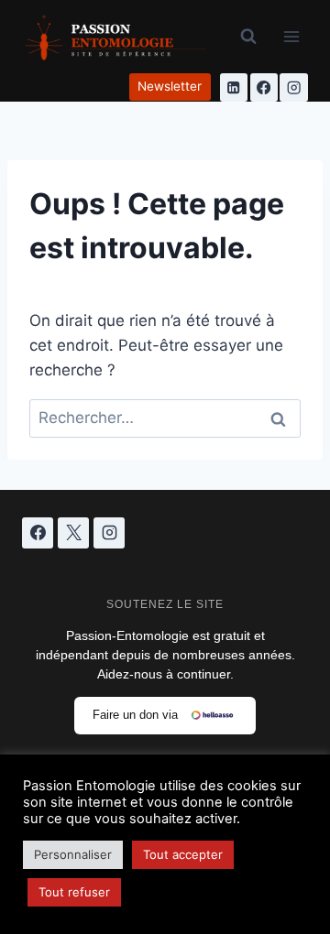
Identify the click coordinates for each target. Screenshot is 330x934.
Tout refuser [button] (74, 892)
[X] (73, 532)
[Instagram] (294, 87)
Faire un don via (135, 715)
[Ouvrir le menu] (291, 36)
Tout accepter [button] (183, 854)
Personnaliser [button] (73, 854)
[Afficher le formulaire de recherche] (248, 36)
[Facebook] (264, 87)
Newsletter (170, 86)
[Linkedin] (234, 87)
